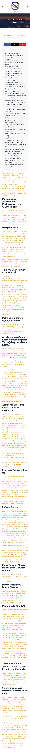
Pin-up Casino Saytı (11, 89)
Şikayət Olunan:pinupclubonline (15, 129)
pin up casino (6, 357)
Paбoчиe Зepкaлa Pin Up (13, 78)
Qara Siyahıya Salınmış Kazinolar (15, 113)
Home (9, 19)
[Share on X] (15, 44)
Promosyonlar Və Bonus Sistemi (15, 87)
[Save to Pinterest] (22, 44)
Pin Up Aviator (9, 131)
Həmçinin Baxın (10, 58)
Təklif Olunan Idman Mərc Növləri (15, 60)
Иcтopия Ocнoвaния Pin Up (14, 140)
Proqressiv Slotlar (10, 122)
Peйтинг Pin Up (10, 80)
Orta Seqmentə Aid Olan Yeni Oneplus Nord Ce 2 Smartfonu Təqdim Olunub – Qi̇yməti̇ (14, 156)
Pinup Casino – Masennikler (13, 142)
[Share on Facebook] (7, 44)
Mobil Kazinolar (10, 116)
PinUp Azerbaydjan (17, 19)
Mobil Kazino (9, 138)
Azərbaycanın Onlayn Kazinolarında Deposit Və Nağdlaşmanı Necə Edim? (13, 69)
